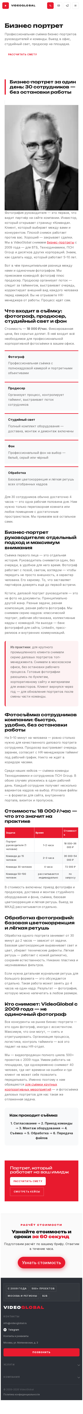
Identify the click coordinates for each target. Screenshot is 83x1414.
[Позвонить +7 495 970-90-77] (50, 5)
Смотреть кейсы (27, 1191)
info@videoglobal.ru (18, 1402)
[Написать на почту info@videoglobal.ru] (58, 5)
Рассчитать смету (22, 54)
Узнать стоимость (41, 1262)
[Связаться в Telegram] (67, 5)
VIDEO (23, 1307)
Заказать (15, 65)
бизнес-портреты (60, 242)
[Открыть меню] (75, 5)
